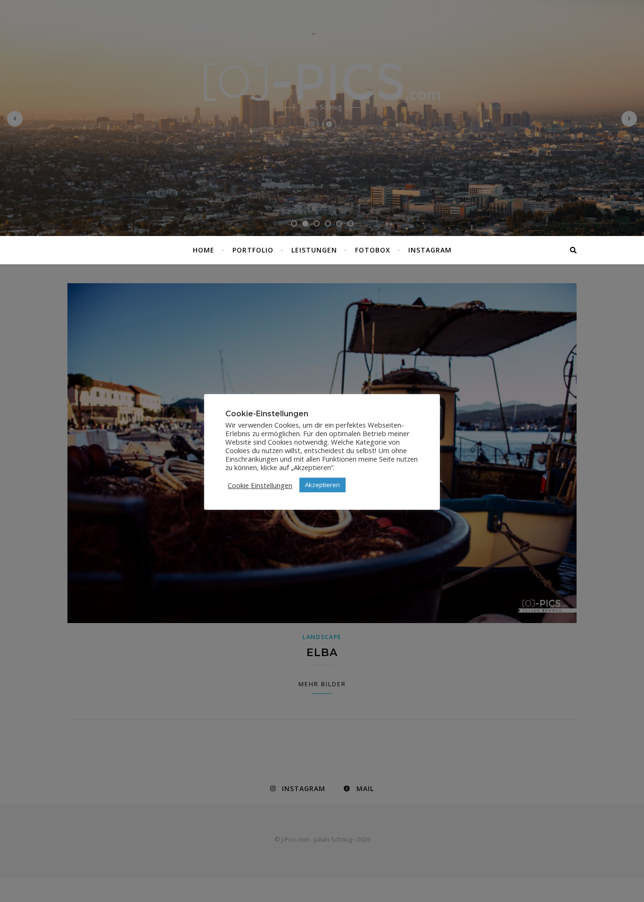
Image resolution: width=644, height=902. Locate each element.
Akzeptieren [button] (322, 485)
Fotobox (372, 249)
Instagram (430, 249)
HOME (204, 249)
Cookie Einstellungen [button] (260, 485)
